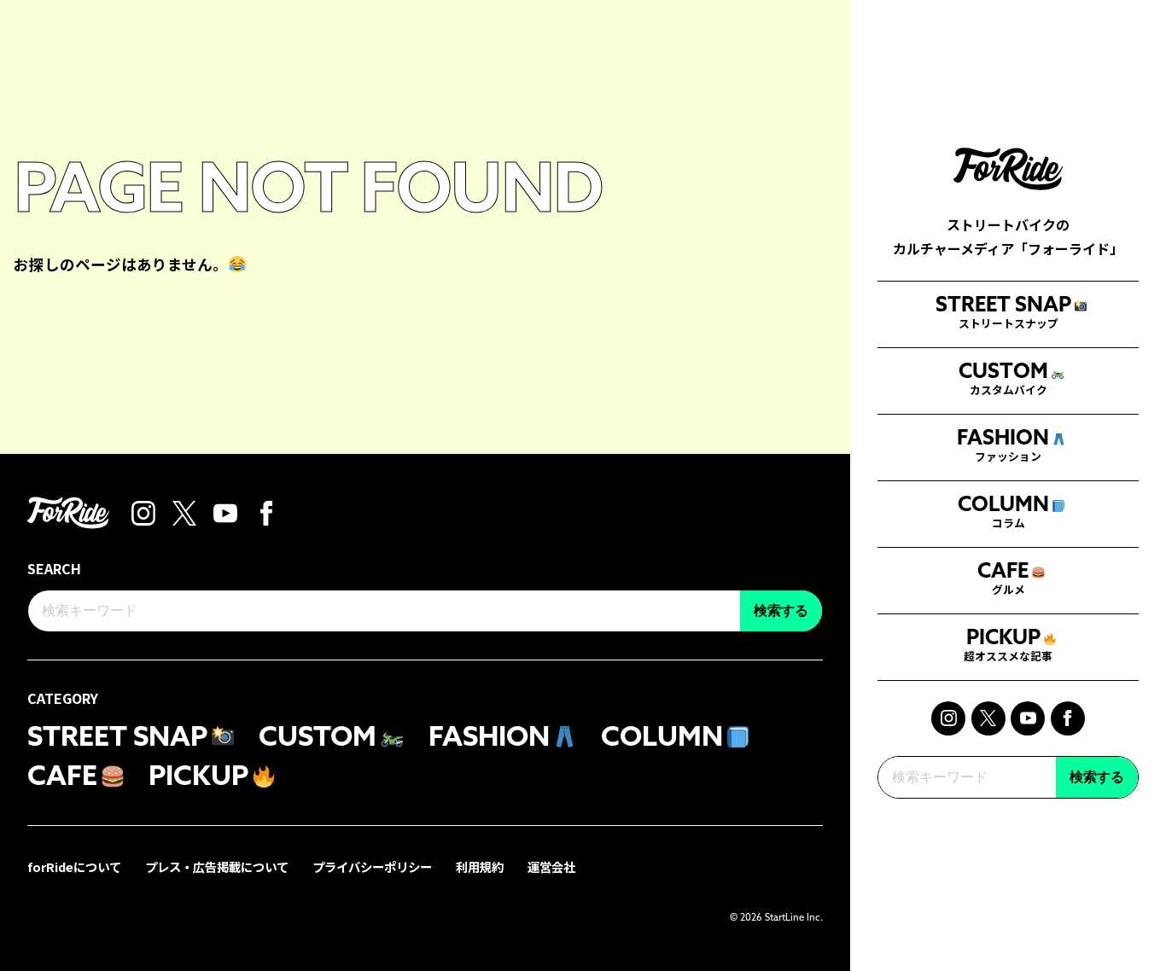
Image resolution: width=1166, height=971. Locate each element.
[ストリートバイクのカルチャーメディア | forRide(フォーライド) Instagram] (948, 718)
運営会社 (551, 866)
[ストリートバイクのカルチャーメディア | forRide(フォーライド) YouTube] (1028, 718)
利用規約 (480, 866)
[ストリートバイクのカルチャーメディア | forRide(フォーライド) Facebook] (1068, 718)
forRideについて (74, 866)
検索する (1097, 777)
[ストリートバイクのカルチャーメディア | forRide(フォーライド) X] (988, 718)
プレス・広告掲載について (217, 866)
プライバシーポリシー (372, 866)
